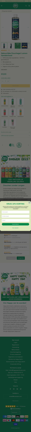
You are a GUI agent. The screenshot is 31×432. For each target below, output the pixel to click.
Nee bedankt (15, 227)
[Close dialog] (29, 203)
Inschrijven (15, 224)
